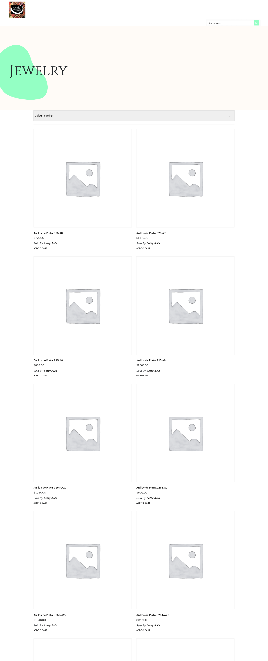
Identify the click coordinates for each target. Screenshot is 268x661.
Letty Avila (50, 243)
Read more (142, 376)
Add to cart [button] (40, 248)
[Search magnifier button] (256, 22)
